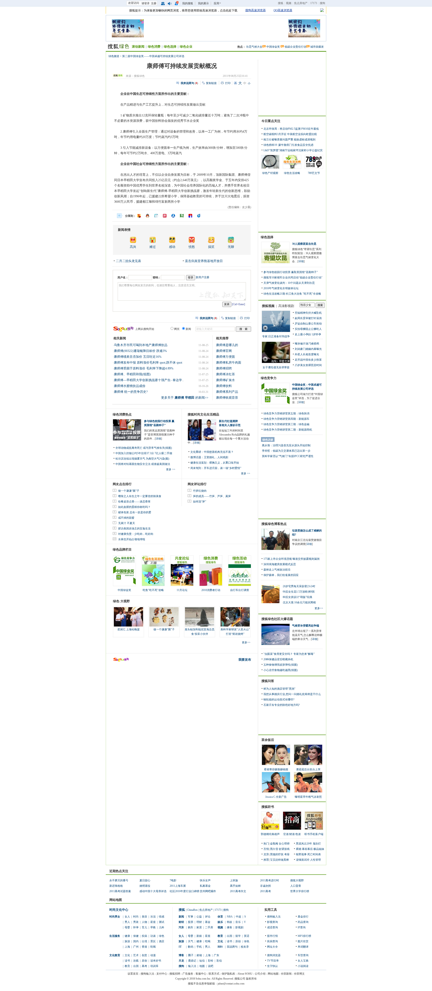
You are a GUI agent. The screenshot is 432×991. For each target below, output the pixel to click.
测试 (161, 922)
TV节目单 (273, 960)
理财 (199, 922)
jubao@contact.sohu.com (231, 983)
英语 (246, 936)
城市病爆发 (317, 46)
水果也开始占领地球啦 (131, 539)
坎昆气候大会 (254, 46)
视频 (288, 3)
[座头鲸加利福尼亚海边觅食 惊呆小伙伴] (199, 617)
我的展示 (203, 3)
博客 (181, 955)
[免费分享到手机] (199, 216)
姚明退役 (145, 885)
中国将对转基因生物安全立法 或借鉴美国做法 (142, 464)
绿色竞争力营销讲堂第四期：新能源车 (286, 418)
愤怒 (192, 247)
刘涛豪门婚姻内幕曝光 (308, 349)
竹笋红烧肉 (200, 490)
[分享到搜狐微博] (139, 216)
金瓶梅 (274, 843)
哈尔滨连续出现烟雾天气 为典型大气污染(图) (142, 458)
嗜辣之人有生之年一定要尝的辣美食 (139, 496)
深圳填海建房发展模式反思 (279, 564)
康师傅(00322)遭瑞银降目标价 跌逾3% (140, 351)
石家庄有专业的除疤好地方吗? (281, 705)
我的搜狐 (187, 3)
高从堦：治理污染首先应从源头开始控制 (286, 445)
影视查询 (272, 922)
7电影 (173, 880)
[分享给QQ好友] (147, 216)
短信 (202, 960)
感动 (172, 247)
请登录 (146, 3)
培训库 (154, 966)
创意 (144, 955)
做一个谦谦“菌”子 (128, 490)
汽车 (181, 927)
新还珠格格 (116, 885)
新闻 (181, 916)
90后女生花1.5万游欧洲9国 (299, 591)
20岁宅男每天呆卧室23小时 (299, 586)
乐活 (153, 916)
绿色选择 (170, 46)
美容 (144, 916)
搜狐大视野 (297, 880)
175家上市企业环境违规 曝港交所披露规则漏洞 (291, 558)
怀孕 (136, 927)
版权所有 (251, 978)
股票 (190, 922)
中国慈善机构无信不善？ (219, 451)
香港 (144, 946)
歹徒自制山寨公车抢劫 (308, 323)
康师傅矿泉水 (225, 380)
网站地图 (273, 973)
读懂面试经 (302, 859)
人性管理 (315, 859)
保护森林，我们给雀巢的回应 (281, 575)
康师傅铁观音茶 (227, 397)
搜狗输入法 (274, 916)
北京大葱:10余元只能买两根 (299, 602)
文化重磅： (197, 451)
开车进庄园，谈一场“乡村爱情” (222, 468)
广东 (216, 955)
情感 (161, 916)
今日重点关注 (270, 121)
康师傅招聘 (224, 368)
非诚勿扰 (265, 885)
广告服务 (187, 973)
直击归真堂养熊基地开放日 (204, 261)
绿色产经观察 (270, 173)
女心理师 (284, 843)
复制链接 (211, 83)
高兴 (133, 247)
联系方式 (214, 973)
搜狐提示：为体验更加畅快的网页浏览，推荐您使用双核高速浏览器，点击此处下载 (183, 10)
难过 (152, 247)
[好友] (163, 3)
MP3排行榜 (304, 936)
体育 (220, 916)
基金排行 (303, 916)
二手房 (209, 927)
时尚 (136, 916)
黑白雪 (274, 849)
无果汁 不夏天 (126, 523)
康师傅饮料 (224, 386)
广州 (136, 946)
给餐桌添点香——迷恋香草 (134, 501)
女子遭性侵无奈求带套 (276, 367)
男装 (136, 922)
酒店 (161, 941)
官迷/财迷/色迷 (292, 834)
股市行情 (272, 936)
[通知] (169, 3)
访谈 (153, 936)
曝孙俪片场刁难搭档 (307, 343)
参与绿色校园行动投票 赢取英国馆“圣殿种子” (290, 272)
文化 (127, 955)
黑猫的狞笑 (277, 854)
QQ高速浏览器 (283, 10)
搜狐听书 (267, 807)
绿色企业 (186, 46)
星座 (153, 922)
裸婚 (298, 849)
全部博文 (299, 973)
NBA (230, 916)
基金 (207, 922)
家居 (199, 927)
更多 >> (170, 469)
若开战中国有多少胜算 (308, 359)
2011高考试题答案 (120, 891)
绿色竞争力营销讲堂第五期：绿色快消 (286, 413)
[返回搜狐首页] (115, 4)
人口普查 (295, 885)
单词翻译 (303, 946)
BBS (220, 946)
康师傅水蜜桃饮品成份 (129, 386)
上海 (127, 946)
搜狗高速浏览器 (255, 10)
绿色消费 (154, 46)
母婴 (127, 927)
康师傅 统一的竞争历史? (131, 391)
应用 (216, 3)
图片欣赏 (303, 941)
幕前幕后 (307, 849)
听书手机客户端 (313, 834)
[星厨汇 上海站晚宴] (128, 617)
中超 (238, 916)
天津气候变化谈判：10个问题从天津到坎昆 (289, 282)
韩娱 (229, 922)
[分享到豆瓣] (182, 216)
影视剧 (239, 927)
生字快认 (272, 966)
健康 (127, 936)
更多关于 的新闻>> (184, 397)
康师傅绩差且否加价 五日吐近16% (138, 356)
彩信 (219, 960)
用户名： (122, 277)
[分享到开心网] (164, 216)
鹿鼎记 (192, 960)
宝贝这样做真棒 (279, 859)
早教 (153, 927)
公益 (199, 916)
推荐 (266, 859)
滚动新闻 (138, 46)
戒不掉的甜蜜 (126, 517)
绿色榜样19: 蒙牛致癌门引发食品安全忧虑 (288, 145)
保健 (136, 936)
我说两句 (232, 946)
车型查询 (303, 955)
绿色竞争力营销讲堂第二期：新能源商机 (287, 429)
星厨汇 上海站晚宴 (128, 629)
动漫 (153, 955)
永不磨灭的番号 (118, 880)
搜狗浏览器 (274, 955)
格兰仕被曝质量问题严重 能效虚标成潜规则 (289, 139)
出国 (136, 966)
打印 (228, 83)
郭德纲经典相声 (270, 834)
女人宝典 (303, 960)
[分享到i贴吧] (190, 216)
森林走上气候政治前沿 (276, 569)
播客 (229, 927)
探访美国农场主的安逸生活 (134, 528)
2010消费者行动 (210, 590)
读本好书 (155, 960)
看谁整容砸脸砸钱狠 (276, 769)
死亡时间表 (314, 854)
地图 (202, 966)
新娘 (199, 936)
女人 (127, 916)
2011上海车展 (178, 885)
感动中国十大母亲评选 (153, 891)
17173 (313, 3)
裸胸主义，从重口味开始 (224, 462)
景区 (153, 941)
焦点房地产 (301, 3)
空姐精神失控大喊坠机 (308, 312)
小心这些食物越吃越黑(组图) (280, 670)
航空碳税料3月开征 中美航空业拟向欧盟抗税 (290, 134)
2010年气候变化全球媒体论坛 (281, 288)
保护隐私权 (228, 973)
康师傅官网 (224, 351)
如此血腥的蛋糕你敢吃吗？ (134, 507)
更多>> (246, 642)
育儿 (144, 927)
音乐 (238, 922)
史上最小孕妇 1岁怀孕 (308, 334)
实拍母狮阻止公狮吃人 (308, 329)
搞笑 (211, 247)
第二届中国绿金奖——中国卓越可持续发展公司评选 (153, 56)
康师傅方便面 (225, 356)
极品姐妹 (318, 849)
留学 (238, 936)
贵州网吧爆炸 (208, 891)
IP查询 (302, 927)
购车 (190, 927)
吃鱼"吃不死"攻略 (153, 590)
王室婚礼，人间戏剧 (216, 457)
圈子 (191, 955)
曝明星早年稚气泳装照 (308, 796)
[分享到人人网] (173, 216)
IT (180, 946)
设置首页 (133, 973)
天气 (190, 941)
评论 (207, 916)
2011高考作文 (238, 891)
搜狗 (322, 3)
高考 (144, 966)
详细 (158, 438)
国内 (136, 941)
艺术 (136, 955)
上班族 (234, 880)
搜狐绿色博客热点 (274, 524)
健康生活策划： (199, 462)
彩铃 (210, 960)
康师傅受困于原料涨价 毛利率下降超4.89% (143, 368)
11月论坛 (182, 590)
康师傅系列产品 (227, 391)
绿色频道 (113, 56)
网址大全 (272, 946)
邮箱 (199, 955)
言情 (266, 849)
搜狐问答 (267, 681)
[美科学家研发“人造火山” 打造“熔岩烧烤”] (235, 617)
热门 (266, 843)
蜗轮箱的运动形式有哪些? (278, 699)
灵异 (266, 854)
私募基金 (205, 885)
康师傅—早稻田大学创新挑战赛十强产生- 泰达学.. (149, 380)
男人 (127, 922)
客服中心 (201, 973)
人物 (144, 922)
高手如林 (235, 885)
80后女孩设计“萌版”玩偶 (297, 597)
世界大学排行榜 (299, 891)
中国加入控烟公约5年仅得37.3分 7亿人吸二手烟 (143, 453)
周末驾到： (197, 468)
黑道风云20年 (304, 843)
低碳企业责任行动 (295, 46)
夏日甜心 (145, 880)
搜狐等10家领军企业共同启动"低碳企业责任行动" (292, 277)
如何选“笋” (199, 501)
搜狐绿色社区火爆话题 (277, 619)
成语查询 (272, 927)
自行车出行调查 (239, 590)
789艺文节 (314, 173)
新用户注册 (202, 277)
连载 (136, 960)
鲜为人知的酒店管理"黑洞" (279, 688)
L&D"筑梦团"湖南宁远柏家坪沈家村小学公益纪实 (293, 150)
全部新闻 (286, 973)
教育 (127, 966)
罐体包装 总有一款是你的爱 (134, 512)
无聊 (231, 247)
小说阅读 (303, 966)
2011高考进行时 (269, 880)
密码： (157, 277)
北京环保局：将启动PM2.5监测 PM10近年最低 (291, 128)
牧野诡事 (301, 854)
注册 (153, 3)
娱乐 (220, 922)
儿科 (161, 927)
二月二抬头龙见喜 (128, 261)
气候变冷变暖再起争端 (305, 625)
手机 (199, 946)
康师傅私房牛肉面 (228, 362)
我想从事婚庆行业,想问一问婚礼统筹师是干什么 (292, 694)
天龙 (181, 960)
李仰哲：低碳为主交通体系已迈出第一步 (286, 450)
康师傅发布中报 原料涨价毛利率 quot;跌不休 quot (148, 362)
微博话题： (197, 457)
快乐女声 (205, 880)
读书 (127, 960)
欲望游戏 (284, 849)
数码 (190, 946)
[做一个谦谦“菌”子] (164, 617)
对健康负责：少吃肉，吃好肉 (135, 533)
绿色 (161, 936)
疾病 (144, 936)
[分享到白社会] (156, 216)
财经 (181, 922)
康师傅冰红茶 (225, 374)
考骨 (287, 854)
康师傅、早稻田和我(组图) (132, 374)
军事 (190, 916)
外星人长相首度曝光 (307, 354)
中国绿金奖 (273, 46)
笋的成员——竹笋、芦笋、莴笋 (212, 496)
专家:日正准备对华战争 (276, 336)
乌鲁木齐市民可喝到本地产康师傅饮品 (140, 345)
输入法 (192, 966)
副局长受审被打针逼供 (308, 318)
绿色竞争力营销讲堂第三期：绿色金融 (286, 424)
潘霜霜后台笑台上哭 (308, 769)
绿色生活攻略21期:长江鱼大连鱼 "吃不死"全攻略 (292, 293)
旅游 (127, 941)
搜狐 (280, 3)
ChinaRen (192, 909)
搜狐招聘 (174, 973)
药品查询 (303, 922)
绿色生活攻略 (292, 173)
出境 (144, 941)
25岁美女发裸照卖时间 (308, 365)
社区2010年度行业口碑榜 (184, 891)
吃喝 (153, 946)
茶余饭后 (267, 740)
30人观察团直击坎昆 (304, 243)
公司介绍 (260, 973)
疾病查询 (272, 941)
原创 (144, 960)
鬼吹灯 (317, 843)
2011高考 (265, 891)
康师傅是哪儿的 (227, 345)
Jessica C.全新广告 (276, 796)
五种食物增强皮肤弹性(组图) (280, 664)
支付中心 (161, 973)
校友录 (245, 946)
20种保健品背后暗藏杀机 (278, 659)
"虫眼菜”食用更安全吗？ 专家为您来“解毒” (289, 653)
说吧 (210, 966)
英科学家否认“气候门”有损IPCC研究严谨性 (287, 456)
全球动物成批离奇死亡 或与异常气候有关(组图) (143, 447)
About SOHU (244, 973)
